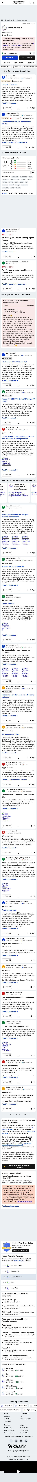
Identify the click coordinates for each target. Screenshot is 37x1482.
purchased (24, 185)
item (18, 179)
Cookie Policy (24, 1433)
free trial (13, 179)
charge (18, 185)
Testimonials (7, 1421)
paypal (31, 176)
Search (29, 2)
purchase (5, 185)
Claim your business (10, 1433)
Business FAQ (8, 1427)
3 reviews (5, 166)
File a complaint (27, 57)
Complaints (18, 63)
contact (12, 185)
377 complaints (16, 45)
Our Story (7, 1416)
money (23, 179)
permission (6, 187)
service (11, 182)
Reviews (6, 63)
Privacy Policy (24, 1430)
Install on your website (20, 1250)
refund (29, 179)
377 (11, 309)
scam (21, 182)
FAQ (21, 1416)
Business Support (9, 1430)
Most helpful (13, 193)
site (26, 182)
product (5, 182)
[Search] (16, 172)
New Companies (16, 1436)
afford (12, 187)
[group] (5, 66)
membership (23, 176)
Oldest (31, 193)
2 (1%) (13, 311)
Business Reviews (27, 1436)
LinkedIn (26, 1441)
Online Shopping (18, 1261)
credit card (5, 179)
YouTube (21, 1441)
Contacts (30, 63)
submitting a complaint (24, 1201)
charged (18, 187)
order (16, 182)
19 (25, 1115)
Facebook (11, 1441)
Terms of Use (24, 1427)
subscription (15, 176)
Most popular (23, 193)
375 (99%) (15, 313)
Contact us (7, 1418)
